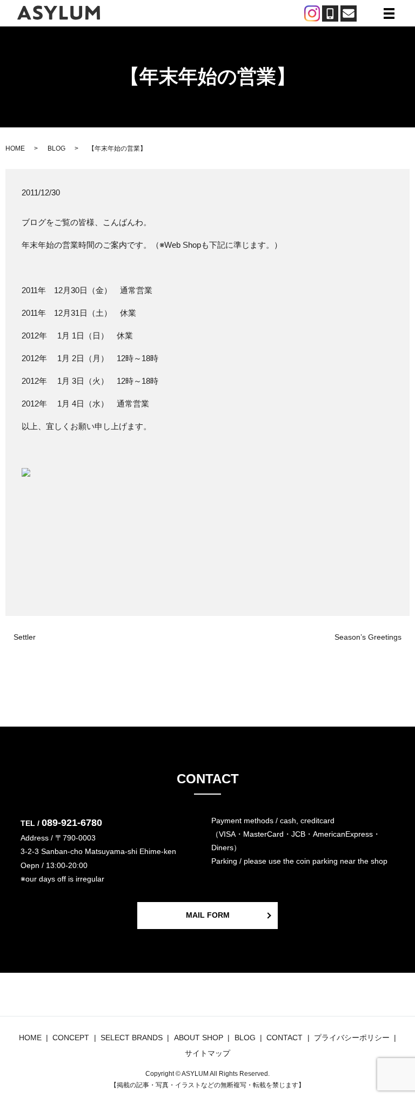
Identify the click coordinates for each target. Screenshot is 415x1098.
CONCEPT (70, 1037)
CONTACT (284, 1037)
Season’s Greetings (367, 637)
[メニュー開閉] (389, 13)
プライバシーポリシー (352, 1037)
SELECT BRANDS (132, 1037)
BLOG (56, 148)
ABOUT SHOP (198, 1037)
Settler (25, 637)
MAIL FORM (208, 915)
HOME (15, 148)
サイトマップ (207, 1053)
